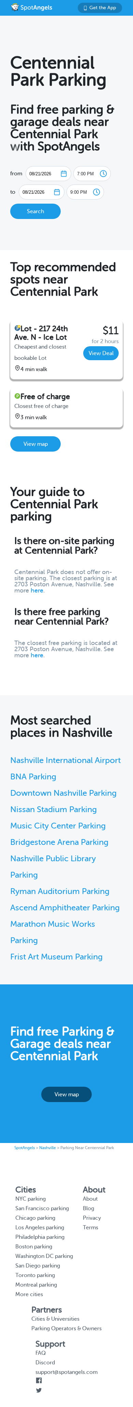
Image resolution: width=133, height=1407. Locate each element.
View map (36, 444)
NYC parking (30, 1199)
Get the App (102, 7)
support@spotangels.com (66, 1372)
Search (35, 211)
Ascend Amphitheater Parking (65, 907)
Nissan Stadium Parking (53, 809)
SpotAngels (24, 1148)
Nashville (47, 1148)
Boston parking (33, 1247)
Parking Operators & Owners (66, 1328)
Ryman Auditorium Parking (59, 891)
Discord (45, 1363)
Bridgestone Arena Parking (59, 842)
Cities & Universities (55, 1319)
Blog (88, 1208)
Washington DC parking (44, 1256)
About (90, 1199)
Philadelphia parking (39, 1237)
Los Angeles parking (39, 1228)
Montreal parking (36, 1285)
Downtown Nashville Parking (63, 793)
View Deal (101, 353)
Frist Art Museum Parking (56, 957)
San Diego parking (37, 1266)
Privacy (92, 1218)
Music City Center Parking (58, 826)
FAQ (40, 1353)
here (37, 590)
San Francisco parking (42, 1208)
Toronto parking (35, 1275)
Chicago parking (35, 1218)
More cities (29, 1294)
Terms (90, 1228)
